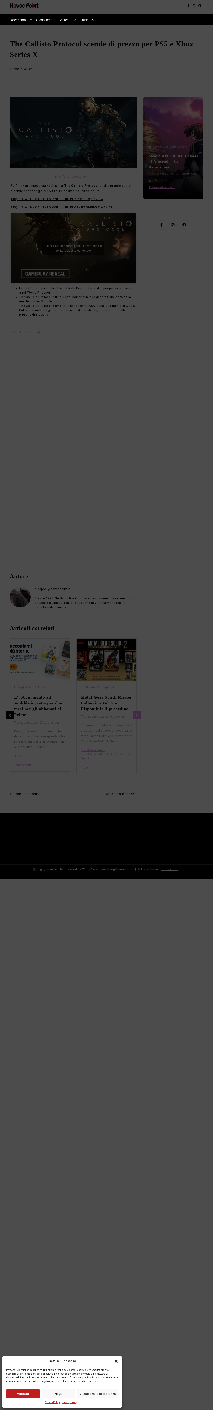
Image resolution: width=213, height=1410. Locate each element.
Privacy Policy (69, 1402)
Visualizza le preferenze (97, 1394)
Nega (58, 1394)
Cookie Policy (52, 1402)
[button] (116, 1361)
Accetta (23, 1394)
